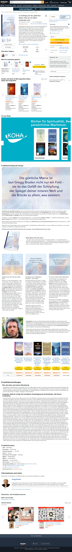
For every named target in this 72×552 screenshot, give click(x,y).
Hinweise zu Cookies (38, 547)
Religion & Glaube (8, 12)
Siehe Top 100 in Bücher (30, 463)
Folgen (13, 55)
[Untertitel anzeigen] (32, 508)
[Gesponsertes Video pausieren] (32, 517)
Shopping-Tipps (42, 5)
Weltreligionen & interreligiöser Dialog (30, 12)
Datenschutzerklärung (24, 547)
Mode (48, 5)
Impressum (31, 547)
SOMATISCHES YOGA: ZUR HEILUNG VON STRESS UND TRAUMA (24, 523)
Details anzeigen (38, 74)
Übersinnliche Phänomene (13, 467)
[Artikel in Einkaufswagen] (70, 2)
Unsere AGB (16, 547)
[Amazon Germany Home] (23, 544)
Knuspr (14, 5)
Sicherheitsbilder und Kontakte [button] (8, 499)
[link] (16, 64)
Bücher (2, 12)
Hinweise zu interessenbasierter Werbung (51, 547)
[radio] (54, 17)
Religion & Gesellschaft (17, 12)
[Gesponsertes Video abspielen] (51, 514)
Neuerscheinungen (27, 5)
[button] (2, 5)
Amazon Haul (8, 5)
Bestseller (19, 5)
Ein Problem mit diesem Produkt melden (29, 44)
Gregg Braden (24, 22)
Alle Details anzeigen (23, 55)
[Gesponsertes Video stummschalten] (32, 520)
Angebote (35, 5)
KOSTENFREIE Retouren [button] (56, 30)
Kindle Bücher (61, 5)
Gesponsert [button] (3, 504)
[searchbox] (27, 2)
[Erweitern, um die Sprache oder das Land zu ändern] (40, 543)
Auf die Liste (53, 71)
